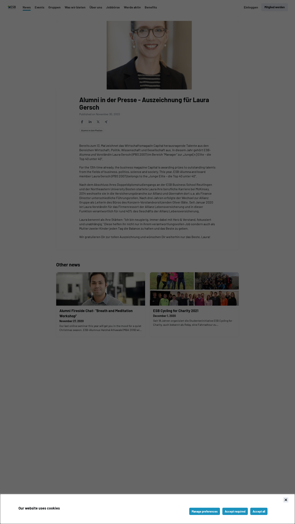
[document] (147, 509)
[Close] (286, 500)
